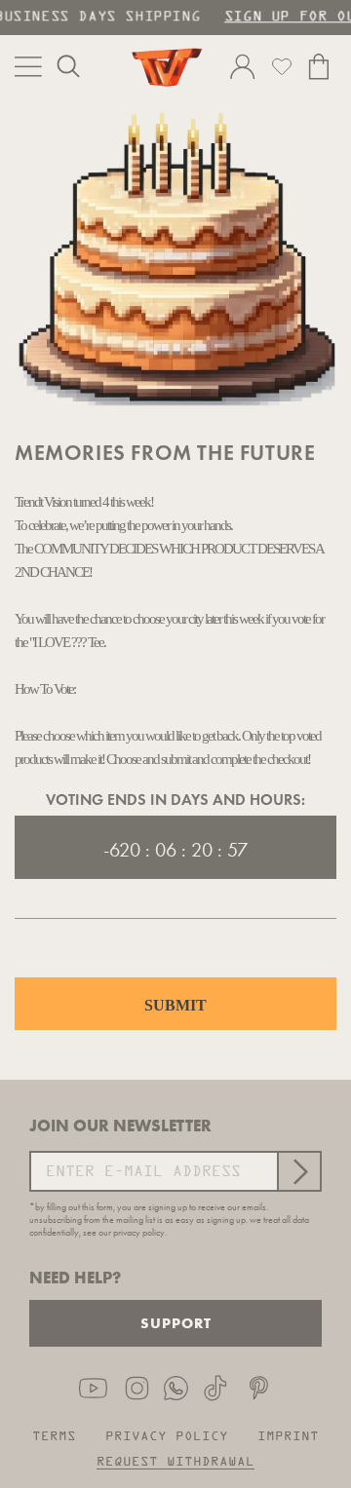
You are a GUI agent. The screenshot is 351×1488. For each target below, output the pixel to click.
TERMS (54, 1437)
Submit (175, 1005)
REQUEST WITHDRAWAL (175, 1462)
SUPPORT (176, 1323)
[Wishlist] (281, 66)
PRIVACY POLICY (166, 1437)
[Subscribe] (298, 1171)
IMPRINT (288, 1437)
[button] (68, 66)
